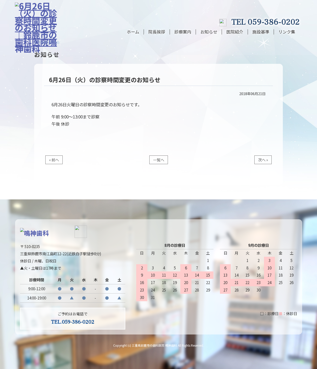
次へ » (263, 159)
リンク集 (286, 31)
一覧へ (158, 159)
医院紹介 (234, 31)
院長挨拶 (156, 31)
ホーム (133, 31)
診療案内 (182, 31)
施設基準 (260, 31)
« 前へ (54, 159)
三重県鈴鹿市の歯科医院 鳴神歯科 (154, 345)
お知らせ (208, 31)
